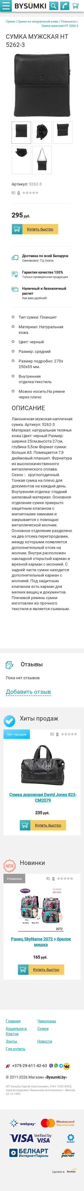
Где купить (15, 1048)
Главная (13, 1021)
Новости (44, 1041)
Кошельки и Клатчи (16, 1031)
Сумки (43, 1028)
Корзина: (76, 5)
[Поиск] (53, 6)
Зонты (11, 1041)
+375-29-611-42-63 (29, 1065)
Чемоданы (46, 1021)
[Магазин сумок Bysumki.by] (30, 5)
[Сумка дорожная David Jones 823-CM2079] (43, 766)
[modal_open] (17, 229)
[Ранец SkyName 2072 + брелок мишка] (41, 910)
